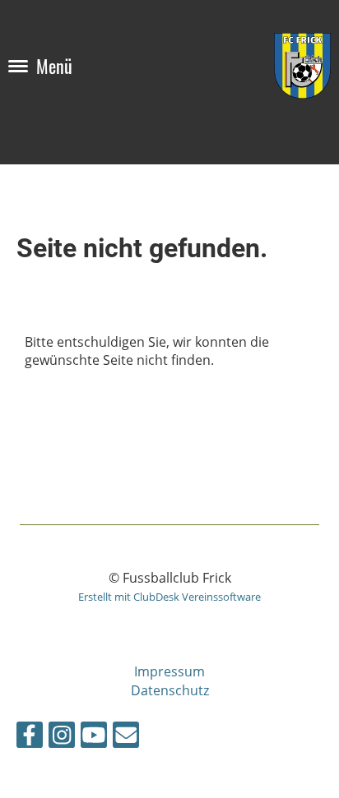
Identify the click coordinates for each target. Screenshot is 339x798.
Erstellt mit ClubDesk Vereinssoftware (169, 596)
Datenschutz (170, 690)
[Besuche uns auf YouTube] (94, 737)
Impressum (169, 671)
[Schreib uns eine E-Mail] (126, 737)
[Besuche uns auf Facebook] (29, 737)
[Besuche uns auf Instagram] (62, 737)
